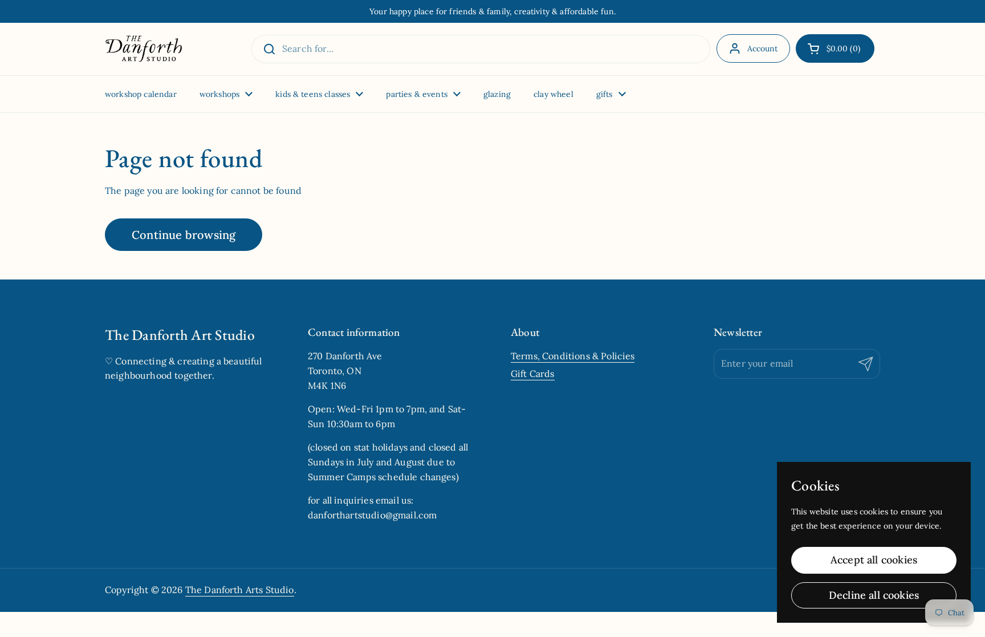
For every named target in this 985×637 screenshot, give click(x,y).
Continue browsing (183, 235)
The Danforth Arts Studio (239, 589)
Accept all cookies (874, 559)
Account (762, 48)
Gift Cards (533, 373)
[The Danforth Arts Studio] (143, 49)
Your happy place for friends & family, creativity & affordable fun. (492, 11)
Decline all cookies (874, 595)
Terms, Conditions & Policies (572, 356)
